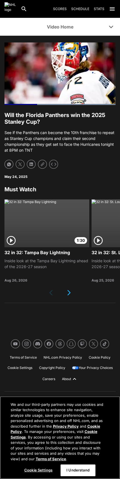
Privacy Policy (66, 426)
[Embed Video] (53, 164)
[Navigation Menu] (112, 9)
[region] (60, 437)
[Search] (24, 9)
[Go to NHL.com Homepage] (10, 9)
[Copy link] (42, 164)
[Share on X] (20, 164)
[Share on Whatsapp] (8, 164)
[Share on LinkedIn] (31, 164)
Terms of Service (51, 459)
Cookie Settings (38, 470)
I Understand (78, 470)
